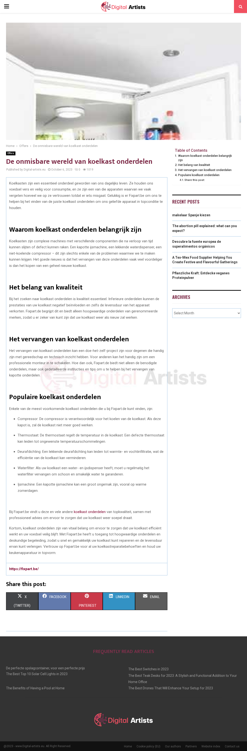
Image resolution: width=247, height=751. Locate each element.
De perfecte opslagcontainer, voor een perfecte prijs (45, 668)
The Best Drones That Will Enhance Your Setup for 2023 (170, 688)
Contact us (232, 746)
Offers (10, 153)
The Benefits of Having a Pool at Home (35, 688)
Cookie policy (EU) (148, 746)
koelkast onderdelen (90, 512)
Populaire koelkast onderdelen (199, 175)
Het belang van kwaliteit (194, 165)
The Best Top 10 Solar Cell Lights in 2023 (37, 674)
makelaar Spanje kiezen (191, 215)
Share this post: (195, 180)
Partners (191, 746)
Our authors (173, 746)
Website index (210, 746)
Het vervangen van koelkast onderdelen (205, 170)
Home (128, 746)
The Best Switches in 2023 (148, 669)
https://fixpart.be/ (24, 569)
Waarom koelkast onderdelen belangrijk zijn (205, 158)
